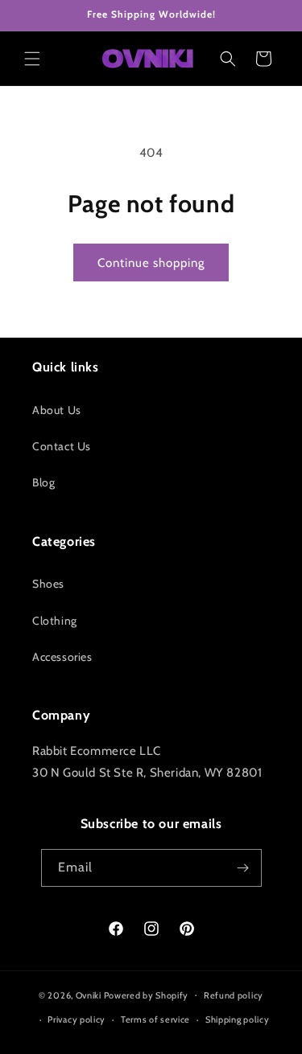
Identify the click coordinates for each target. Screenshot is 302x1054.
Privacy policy (76, 1019)
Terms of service (155, 1019)
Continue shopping (151, 263)
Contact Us (61, 446)
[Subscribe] (243, 868)
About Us (56, 410)
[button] (32, 58)
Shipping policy (237, 1019)
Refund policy (233, 995)
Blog (43, 482)
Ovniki (88, 994)
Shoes (48, 583)
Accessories (62, 657)
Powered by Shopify (146, 994)
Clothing (54, 620)
